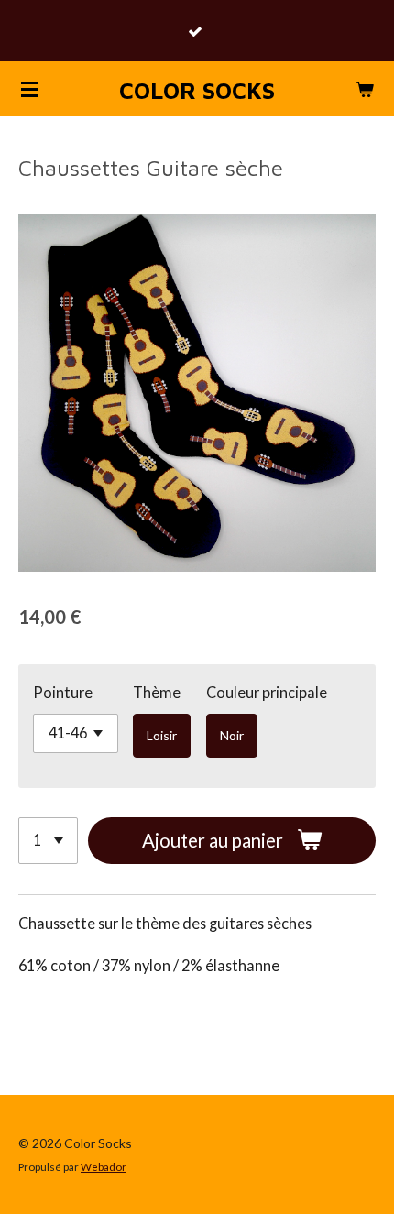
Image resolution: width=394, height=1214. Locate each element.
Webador (103, 1166)
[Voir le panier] (365, 89)
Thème (157, 692)
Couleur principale (266, 692)
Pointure (63, 692)
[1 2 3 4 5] (48, 840)
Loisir (162, 735)
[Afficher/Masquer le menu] (29, 89)
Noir (232, 735)
